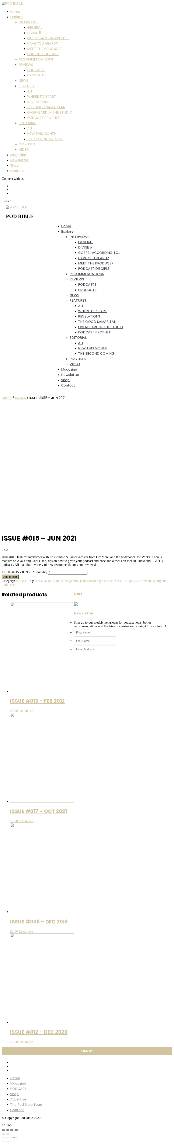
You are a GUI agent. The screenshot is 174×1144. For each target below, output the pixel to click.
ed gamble (71, 581)
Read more (26, 931)
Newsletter (19, 160)
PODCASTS (36, 69)
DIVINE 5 (34, 32)
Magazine (18, 154)
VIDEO (24, 149)
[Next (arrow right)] (7, 1133)
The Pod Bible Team (26, 1104)
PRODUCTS (36, 75)
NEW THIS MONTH (41, 133)
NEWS (23, 80)
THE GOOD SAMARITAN (46, 107)
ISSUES (20, 397)
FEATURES (27, 85)
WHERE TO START (41, 96)
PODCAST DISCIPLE (43, 54)
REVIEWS (26, 64)
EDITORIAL (27, 123)
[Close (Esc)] (3, 1130)
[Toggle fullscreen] (12, 1130)
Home (15, 11)
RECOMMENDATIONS (36, 59)
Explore (16, 16)
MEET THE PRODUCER (45, 48)
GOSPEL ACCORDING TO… (48, 38)
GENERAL (34, 27)
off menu (145, 581)
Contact (17, 170)
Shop (14, 165)
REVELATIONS (38, 101)
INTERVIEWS (28, 22)
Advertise (18, 1099)
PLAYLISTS (27, 144)
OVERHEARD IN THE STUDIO (49, 112)
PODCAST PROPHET (43, 117)
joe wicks (105, 581)
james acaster (88, 581)
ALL (29, 91)
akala (47, 581)
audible (58, 581)
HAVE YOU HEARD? (42, 43)
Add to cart (10, 576)
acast (39, 581)
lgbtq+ (132, 581)
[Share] (7, 1130)
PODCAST (18, 1088)
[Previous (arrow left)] (3, 1133)
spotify (157, 581)
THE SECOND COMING (45, 138)
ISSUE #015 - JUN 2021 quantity (24, 572)
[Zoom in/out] (16, 1130)
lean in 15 (120, 581)
